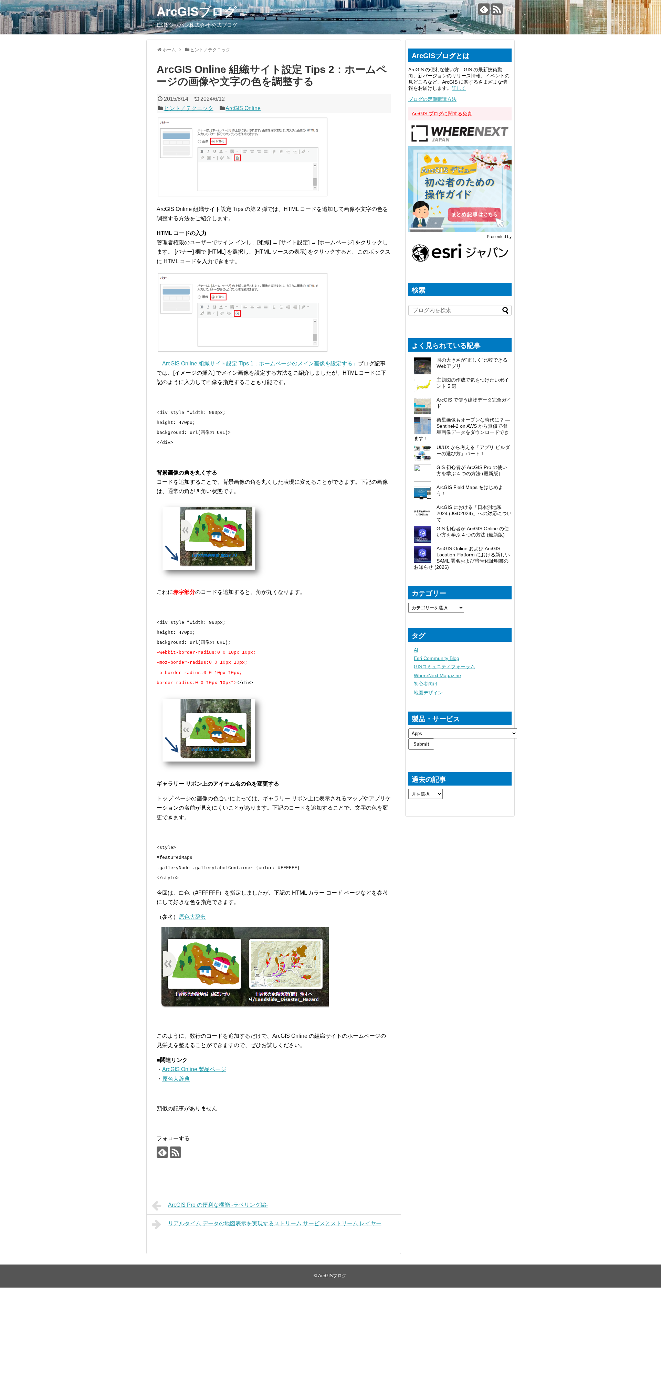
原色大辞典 (192, 917)
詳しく (459, 88)
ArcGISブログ (197, 11)
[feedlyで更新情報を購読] (484, 9)
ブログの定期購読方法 (432, 99)
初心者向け (426, 683)
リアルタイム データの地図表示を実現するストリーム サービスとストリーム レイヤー (274, 1223)
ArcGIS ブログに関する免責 (442, 113)
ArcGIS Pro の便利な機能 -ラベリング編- (218, 1205)
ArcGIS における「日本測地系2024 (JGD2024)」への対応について (474, 513)
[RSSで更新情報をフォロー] (497, 9)
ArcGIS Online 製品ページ (194, 1069)
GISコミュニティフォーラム (444, 666)
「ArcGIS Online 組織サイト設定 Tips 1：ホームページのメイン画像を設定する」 (257, 363)
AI (416, 650)
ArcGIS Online (243, 108)
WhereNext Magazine (437, 675)
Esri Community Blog (436, 658)
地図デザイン (428, 692)
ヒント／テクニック (188, 108)
